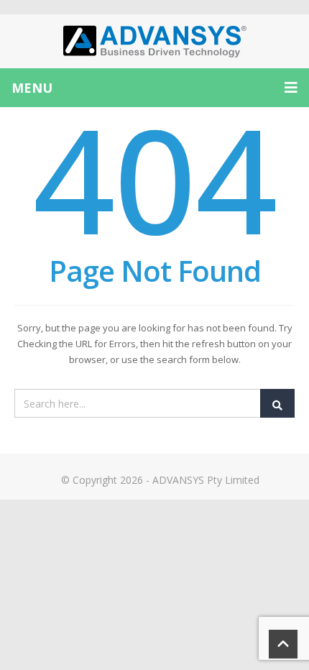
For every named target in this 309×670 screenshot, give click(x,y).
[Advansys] (154, 41)
